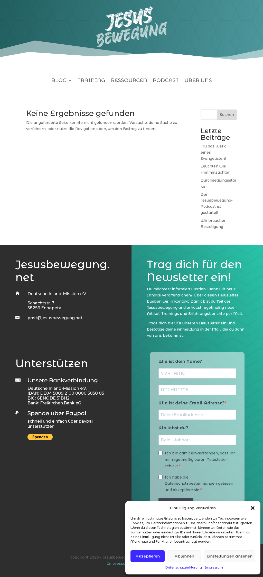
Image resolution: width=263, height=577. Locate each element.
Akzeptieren (147, 556)
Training (91, 80)
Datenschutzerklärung (183, 567)
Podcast (166, 80)
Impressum (213, 567)
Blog (59, 80)
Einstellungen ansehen (229, 556)
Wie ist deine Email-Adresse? (191, 403)
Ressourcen (129, 80)
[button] (252, 508)
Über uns (198, 80)
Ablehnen (184, 556)
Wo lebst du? (173, 427)
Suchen (227, 114)
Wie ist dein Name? (180, 361)
